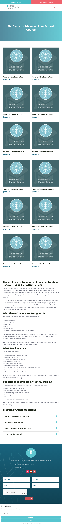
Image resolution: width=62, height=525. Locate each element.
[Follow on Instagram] (27, 471)
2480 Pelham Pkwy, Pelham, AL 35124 (24, 464)
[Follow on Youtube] (31, 471)
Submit (29, 498)
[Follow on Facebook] (34, 471)
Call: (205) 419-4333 (15, 2)
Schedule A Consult (46, 2)
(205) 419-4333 (24, 467)
